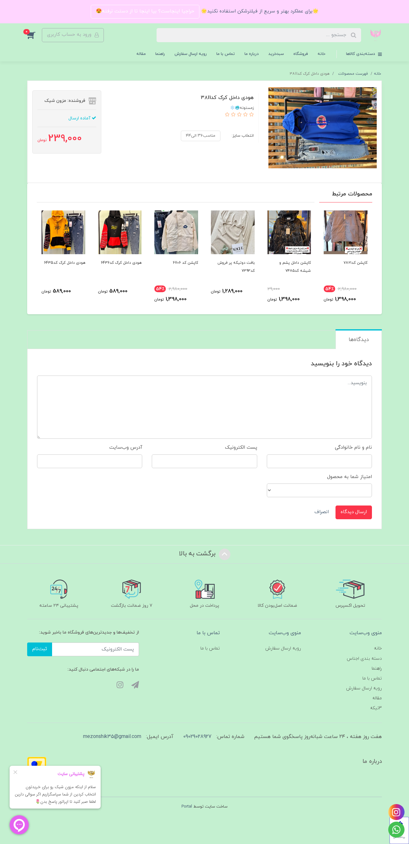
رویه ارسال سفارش (190, 54)
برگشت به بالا (198, 553)
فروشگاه (300, 54)
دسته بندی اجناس (364, 659)
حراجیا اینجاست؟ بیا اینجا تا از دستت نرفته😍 (145, 11)
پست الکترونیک (241, 447)
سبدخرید (276, 54)
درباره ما (251, 54)
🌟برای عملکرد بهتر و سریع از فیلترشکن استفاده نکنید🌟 (259, 11)
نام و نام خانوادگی (353, 447)
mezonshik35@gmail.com (112, 736)
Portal (186, 807)
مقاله (141, 54)
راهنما (160, 54)
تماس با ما (225, 54)
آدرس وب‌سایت (125, 447)
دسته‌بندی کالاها (361, 54)
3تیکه (376, 708)
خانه (321, 54)
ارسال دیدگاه (354, 512)
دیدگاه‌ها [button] (359, 340)
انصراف (321, 512)
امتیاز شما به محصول (349, 477)
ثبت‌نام (39, 649)
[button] (34, 35)
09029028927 (197, 736)
